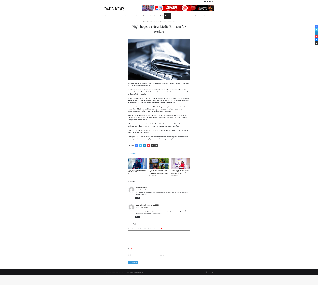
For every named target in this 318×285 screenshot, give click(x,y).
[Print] (156, 145)
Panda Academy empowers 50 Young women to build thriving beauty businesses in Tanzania (180, 172)
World (126, 15)
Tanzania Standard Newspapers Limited (134, 272)
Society (138, 15)
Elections (120, 15)
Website (162, 255)
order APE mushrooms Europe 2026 (147, 205)
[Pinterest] (148, 145)
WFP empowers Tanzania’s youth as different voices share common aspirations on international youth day (158, 172)
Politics (131, 15)
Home (107, 15)
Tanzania (113, 15)
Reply (137, 197)
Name (130, 248)
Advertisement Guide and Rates (200, 15)
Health (161, 15)
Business (145, 15)
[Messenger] (316, 39)
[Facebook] (136, 145)
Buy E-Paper (187, 15)
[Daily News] (114, 8)
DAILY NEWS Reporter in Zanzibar (152, 36)
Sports (181, 15)
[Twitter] (140, 145)
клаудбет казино (141, 188)
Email (129, 255)
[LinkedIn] (144, 145)
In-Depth (167, 15)
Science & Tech (154, 15)
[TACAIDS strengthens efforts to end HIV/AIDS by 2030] (137, 163)
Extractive (174, 15)
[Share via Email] (152, 145)
